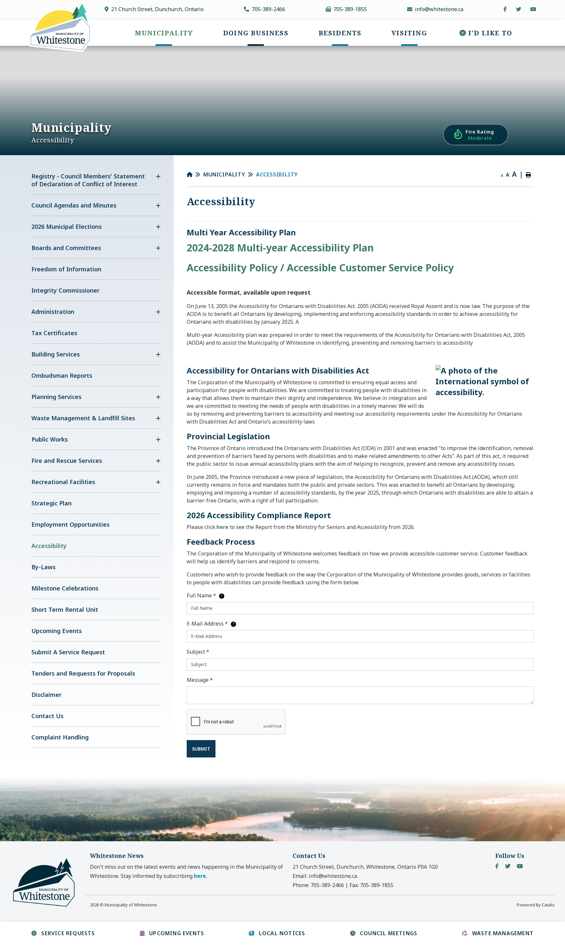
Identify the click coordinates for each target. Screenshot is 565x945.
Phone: (318, 885)
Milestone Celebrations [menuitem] (64, 588)
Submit (201, 749)
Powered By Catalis (536, 905)
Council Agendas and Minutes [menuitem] (73, 205)
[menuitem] (164, 33)
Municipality (224, 174)
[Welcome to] (47, 906)
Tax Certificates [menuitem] (54, 333)
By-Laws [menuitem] (43, 567)
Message (200, 679)
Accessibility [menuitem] (49, 546)
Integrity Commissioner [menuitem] (65, 290)
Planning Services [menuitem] (56, 397)
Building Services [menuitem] (55, 354)
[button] (158, 176)
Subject (198, 651)
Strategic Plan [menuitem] (51, 503)
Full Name (205, 595)
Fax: (371, 885)
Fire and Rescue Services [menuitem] (66, 460)
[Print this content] (528, 175)
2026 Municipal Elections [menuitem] (66, 226)
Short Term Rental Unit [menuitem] (64, 609)
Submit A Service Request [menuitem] (68, 652)
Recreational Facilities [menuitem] (63, 482)
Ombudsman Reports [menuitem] (61, 375)
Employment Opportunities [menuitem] (70, 524)
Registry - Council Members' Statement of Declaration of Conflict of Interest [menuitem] (88, 180)
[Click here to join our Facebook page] (505, 9)
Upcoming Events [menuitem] (56, 631)
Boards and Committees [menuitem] (66, 248)
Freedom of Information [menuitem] (66, 269)
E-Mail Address (210, 623)
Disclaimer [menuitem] (46, 695)
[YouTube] (520, 866)
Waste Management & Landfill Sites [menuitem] (83, 418)
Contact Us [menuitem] (47, 716)
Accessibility (277, 174)
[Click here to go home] (195, 174)
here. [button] (200, 876)
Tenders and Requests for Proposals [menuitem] (83, 673)
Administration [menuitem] (52, 312)
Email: (325, 876)
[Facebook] (497, 866)
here (223, 527)
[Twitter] (507, 866)
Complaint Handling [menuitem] (60, 737)
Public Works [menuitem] (49, 439)
